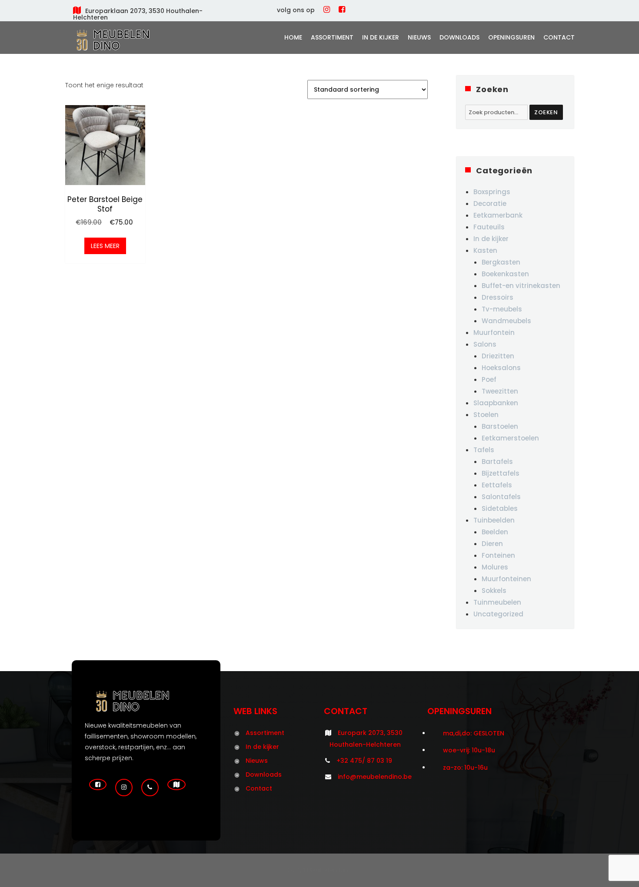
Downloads (459, 37)
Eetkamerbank (498, 215)
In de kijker (380, 37)
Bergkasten (501, 262)
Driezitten (498, 356)
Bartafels (497, 461)
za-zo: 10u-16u (465, 767)
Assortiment (332, 37)
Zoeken (546, 112)
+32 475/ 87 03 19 (364, 760)
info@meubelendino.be (375, 776)
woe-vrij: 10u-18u (469, 750)
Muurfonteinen (506, 578)
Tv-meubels (502, 309)
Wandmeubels (506, 320)
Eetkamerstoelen (510, 438)
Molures (495, 567)
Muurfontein (494, 332)
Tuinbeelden (494, 520)
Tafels (483, 449)
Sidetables (500, 508)
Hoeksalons (501, 367)
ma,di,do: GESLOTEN (473, 733)
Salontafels (501, 496)
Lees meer (105, 246)
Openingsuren (511, 37)
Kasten (485, 250)
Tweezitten (500, 391)
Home (293, 37)
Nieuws (419, 37)
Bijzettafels (500, 473)
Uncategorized (498, 614)
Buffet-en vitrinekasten (521, 285)
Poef (489, 379)
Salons (484, 344)
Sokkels (494, 590)
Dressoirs (497, 297)
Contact (559, 37)
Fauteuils (489, 227)
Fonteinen (498, 555)
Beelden (495, 531)
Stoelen (486, 414)
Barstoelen (500, 426)
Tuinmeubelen (497, 602)
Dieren (492, 543)
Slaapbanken (495, 402)
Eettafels (497, 485)
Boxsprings (491, 191)
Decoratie (489, 203)
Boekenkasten (505, 273)
